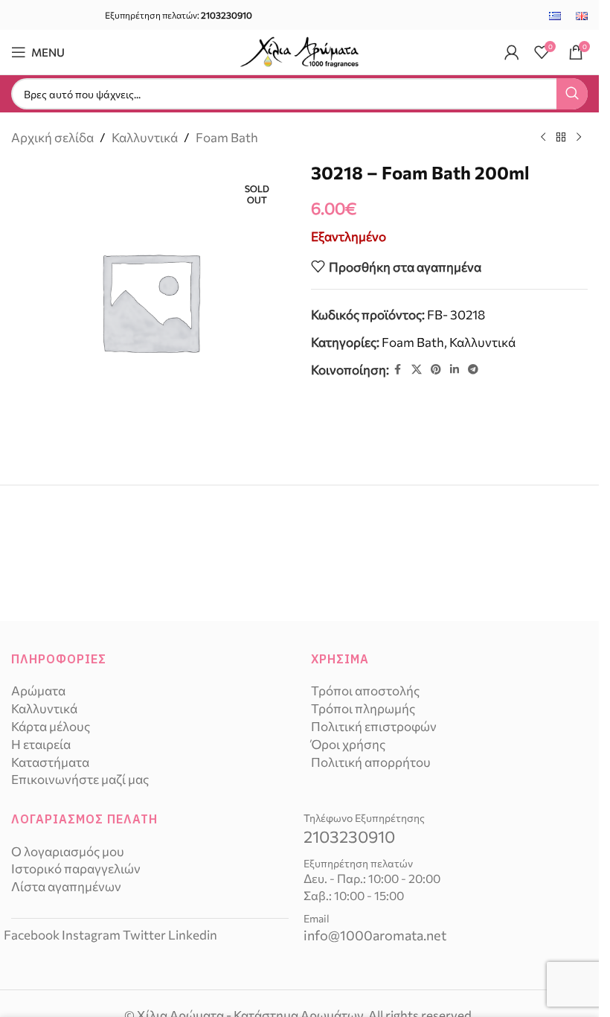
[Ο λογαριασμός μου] (512, 52)
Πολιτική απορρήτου (371, 762)
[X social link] (416, 370)
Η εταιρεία (41, 744)
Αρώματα (38, 690)
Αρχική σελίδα (52, 137)
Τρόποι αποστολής (365, 690)
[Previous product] (543, 138)
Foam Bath (227, 137)
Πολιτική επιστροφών (374, 726)
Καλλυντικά (145, 137)
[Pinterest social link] (436, 370)
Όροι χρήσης (348, 744)
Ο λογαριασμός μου (67, 851)
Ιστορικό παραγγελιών (76, 868)
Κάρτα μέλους (50, 726)
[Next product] (579, 138)
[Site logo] (299, 50)
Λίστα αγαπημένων (66, 886)
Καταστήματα (50, 762)
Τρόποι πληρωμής (363, 708)
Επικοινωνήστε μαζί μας (80, 779)
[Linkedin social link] (454, 370)
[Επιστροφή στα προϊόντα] (561, 138)
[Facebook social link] (398, 370)
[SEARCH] (572, 93)
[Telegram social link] (473, 370)
